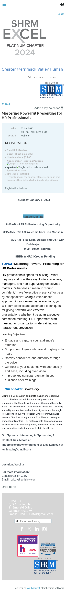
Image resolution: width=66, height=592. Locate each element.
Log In (61, 13)
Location (12, 135)
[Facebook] (21, 529)
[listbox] (49, 108)
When (14, 128)
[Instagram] (44, 529)
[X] (29, 529)
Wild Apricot (33, 587)
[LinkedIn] (37, 529)
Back (7, 104)
